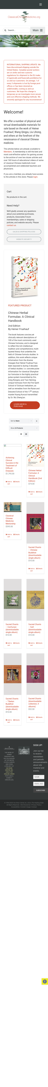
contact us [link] (11, 225)
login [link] (35, 177)
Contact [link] (34, 807)
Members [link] (8, 152)
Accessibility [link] (15, 807)
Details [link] (17, 482)
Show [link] (17, 428)
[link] (45, 981)
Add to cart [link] (9, 483)
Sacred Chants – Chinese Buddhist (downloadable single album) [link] (34, 552)
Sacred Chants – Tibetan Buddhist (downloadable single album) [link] (12, 704)
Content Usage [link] (25, 807)
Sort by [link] (15, 421)
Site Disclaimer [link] (25, 805)
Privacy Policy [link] (36, 805)
